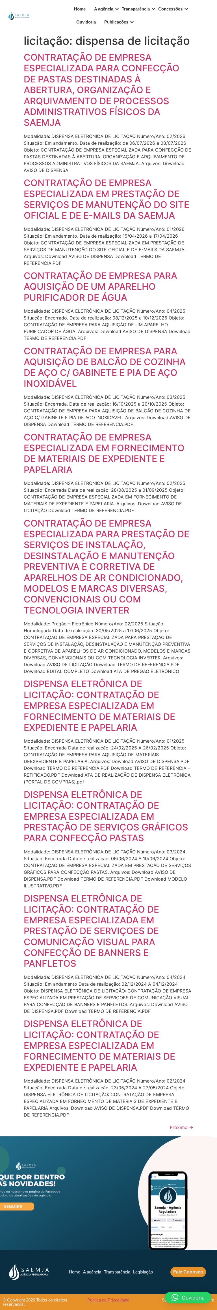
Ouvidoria (86, 22)
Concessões (170, 9)
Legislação (143, 1271)
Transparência (136, 9)
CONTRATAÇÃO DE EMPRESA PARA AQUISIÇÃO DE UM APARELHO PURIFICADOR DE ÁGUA (100, 286)
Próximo (181, 1127)
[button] (188, 1297)
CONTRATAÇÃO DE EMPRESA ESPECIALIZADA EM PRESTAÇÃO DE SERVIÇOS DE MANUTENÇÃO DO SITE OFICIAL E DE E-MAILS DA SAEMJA (106, 199)
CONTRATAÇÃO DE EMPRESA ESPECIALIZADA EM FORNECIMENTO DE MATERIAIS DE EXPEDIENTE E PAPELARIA (104, 453)
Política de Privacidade (108, 1300)
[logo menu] (18, 15)
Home (80, 9)
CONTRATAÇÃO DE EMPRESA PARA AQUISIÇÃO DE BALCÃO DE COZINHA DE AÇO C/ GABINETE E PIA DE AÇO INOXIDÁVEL (105, 367)
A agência (103, 9)
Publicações (116, 22)
